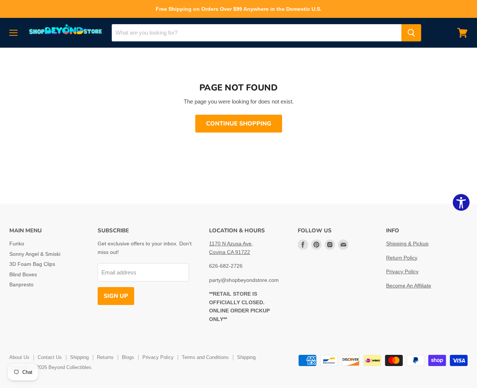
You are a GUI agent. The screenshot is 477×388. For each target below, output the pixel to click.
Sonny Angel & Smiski (34, 254)
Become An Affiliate (408, 286)
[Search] (411, 32)
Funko (16, 244)
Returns (105, 357)
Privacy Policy (402, 271)
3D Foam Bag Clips (32, 264)
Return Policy (401, 258)
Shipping (79, 357)
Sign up (116, 296)
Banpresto (21, 284)
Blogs (128, 357)
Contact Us (50, 357)
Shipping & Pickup (407, 244)
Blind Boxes (23, 274)
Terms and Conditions (205, 357)
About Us (19, 357)
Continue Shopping (238, 124)
